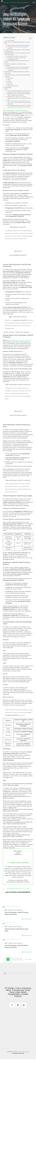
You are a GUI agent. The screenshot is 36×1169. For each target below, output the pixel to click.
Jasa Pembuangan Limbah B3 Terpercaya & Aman (17, 61)
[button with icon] (12, 1005)
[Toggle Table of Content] (29, 38)
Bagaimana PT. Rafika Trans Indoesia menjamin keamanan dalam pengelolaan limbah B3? (19, 98)
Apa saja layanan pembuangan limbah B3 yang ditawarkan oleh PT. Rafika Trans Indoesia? (19, 91)
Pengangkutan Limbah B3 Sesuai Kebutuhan (19, 67)
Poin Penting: (11, 40)
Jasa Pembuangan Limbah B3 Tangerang (16, 110)
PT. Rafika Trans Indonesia (14, 910)
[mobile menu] (33, 2)
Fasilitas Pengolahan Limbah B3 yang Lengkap (15, 64)
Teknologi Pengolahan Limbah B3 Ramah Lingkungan (18, 69)
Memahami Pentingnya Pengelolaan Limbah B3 (17, 42)
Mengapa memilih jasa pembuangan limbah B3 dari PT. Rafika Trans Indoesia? (19, 94)
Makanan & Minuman (13, 85)
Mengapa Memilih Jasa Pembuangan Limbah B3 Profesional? (17, 53)
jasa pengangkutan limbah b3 (18, 255)
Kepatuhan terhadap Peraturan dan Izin (17, 56)
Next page (28, 959)
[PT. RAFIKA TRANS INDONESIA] (14, 2)
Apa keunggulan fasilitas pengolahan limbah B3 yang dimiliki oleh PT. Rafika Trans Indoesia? (19, 106)
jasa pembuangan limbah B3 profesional (19, 340)
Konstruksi (10, 84)
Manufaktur (10, 78)
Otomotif (10, 82)
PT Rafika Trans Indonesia (20, 1051)
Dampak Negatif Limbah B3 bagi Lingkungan (19, 45)
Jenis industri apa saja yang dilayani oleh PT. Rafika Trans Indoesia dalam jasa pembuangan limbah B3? (19, 102)
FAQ (6, 89)
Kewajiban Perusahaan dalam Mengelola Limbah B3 (18, 47)
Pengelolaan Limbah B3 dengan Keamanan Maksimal (17, 72)
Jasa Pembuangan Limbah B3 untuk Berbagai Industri (17, 75)
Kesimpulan (8, 87)
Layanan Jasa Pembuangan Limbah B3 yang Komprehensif (17, 50)
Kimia (9, 79)
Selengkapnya (28, 919)
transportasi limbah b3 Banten (18, 415)
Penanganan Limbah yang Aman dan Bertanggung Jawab (17, 58)
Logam (9, 81)
